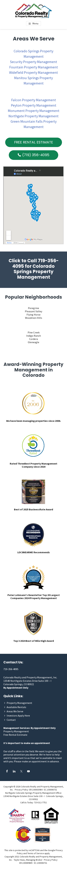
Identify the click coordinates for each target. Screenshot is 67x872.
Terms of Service (35, 853)
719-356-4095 (10, 669)
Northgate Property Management (33, 116)
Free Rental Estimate (15, 734)
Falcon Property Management (33, 100)
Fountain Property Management (33, 67)
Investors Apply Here (18, 715)
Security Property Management (33, 61)
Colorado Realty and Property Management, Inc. (30, 677)
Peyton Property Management (33, 105)
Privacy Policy (21, 789)
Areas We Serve (15, 711)
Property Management (19, 702)
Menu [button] (35, 23)
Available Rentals (16, 707)
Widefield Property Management (33, 72)
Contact (11, 719)
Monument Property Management (33, 110)
